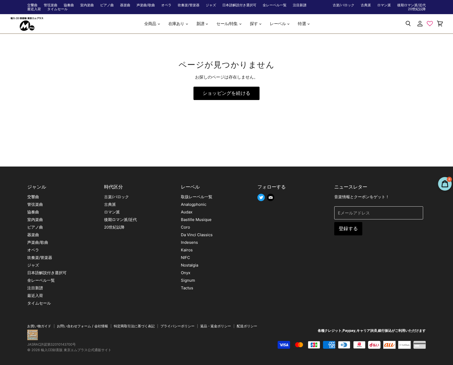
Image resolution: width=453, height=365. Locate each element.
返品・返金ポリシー (215, 326)
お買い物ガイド (39, 326)
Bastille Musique (196, 219)
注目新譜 (299, 5)
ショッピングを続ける (226, 93)
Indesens (189, 242)
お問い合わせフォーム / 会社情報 (82, 326)
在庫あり (176, 23)
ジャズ (211, 5)
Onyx (185, 272)
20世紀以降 (417, 9)
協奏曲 (69, 5)
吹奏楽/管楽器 (188, 5)
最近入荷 (34, 9)
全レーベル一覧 (275, 5)
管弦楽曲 (50, 5)
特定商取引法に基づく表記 (134, 326)
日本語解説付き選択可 (239, 5)
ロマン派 (384, 5)
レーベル (278, 23)
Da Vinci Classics (197, 234)
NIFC (185, 257)
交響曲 (32, 5)
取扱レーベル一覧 (196, 196)
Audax (186, 211)
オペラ (166, 5)
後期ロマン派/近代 (411, 5)
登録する (348, 228)
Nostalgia (189, 265)
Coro (185, 227)
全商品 (150, 23)
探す (254, 23)
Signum (188, 280)
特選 (302, 23)
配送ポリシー (247, 326)
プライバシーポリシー (177, 326)
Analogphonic (193, 204)
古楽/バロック (343, 5)
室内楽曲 (87, 5)
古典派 (366, 5)
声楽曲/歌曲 (146, 5)
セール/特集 (227, 23)
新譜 (200, 23)
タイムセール (57, 9)
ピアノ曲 (107, 5)
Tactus (187, 287)
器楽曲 (125, 5)
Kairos (187, 249)
